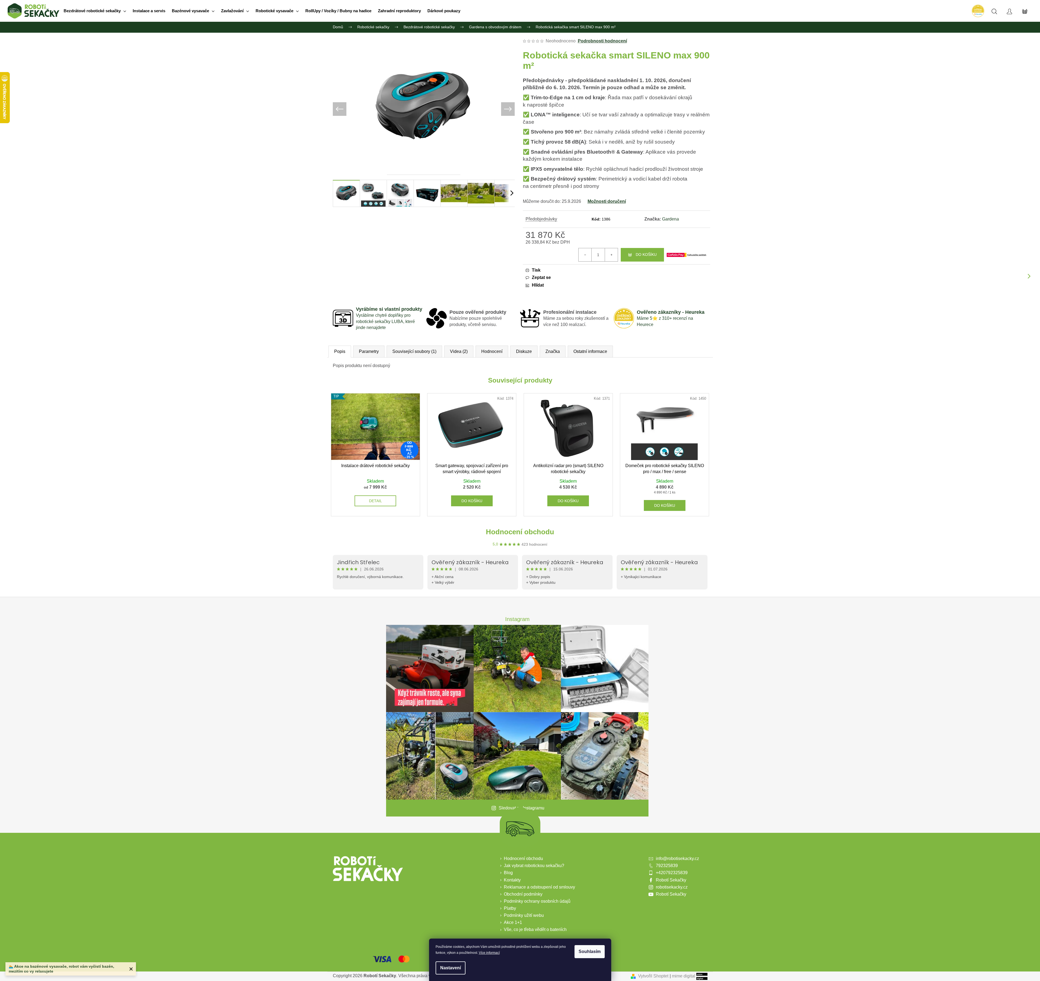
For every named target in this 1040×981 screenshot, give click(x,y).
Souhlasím (590, 951)
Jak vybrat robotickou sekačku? (534, 865)
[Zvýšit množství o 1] (611, 254)
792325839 (667, 865)
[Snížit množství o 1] (585, 254)
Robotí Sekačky (671, 880)
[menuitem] (94, 11)
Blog (508, 872)
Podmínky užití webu (524, 915)
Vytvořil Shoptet (653, 976)
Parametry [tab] (369, 351)
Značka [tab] (552, 351)
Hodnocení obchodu (520, 532)
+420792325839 (672, 872)
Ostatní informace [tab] (590, 351)
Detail (375, 501)
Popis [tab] (339, 351)
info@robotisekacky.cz (677, 858)
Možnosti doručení (607, 201)
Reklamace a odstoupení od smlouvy (539, 887)
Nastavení (450, 968)
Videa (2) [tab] (459, 351)
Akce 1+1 (513, 922)
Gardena (670, 219)
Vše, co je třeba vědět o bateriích (535, 929)
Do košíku (646, 254)
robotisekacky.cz (672, 887)
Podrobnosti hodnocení (602, 41)
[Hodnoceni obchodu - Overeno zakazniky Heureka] (977, 11)
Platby (510, 908)
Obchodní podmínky (523, 894)
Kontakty (512, 880)
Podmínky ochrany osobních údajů (537, 901)
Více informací (489, 953)
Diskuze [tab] (524, 351)
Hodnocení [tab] (491, 351)
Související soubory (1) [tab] (414, 351)
